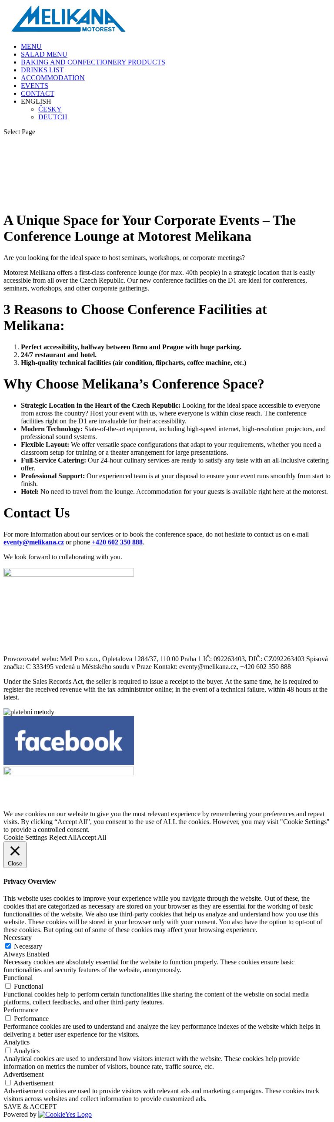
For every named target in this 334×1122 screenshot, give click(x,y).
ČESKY (50, 109)
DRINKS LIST (42, 70)
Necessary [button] (17, 937)
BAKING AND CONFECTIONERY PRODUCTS (93, 62)
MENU (31, 46)
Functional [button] (18, 977)
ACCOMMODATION (53, 77)
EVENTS (34, 85)
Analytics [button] (16, 1042)
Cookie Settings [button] (25, 837)
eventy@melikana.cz (33, 542)
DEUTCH (52, 117)
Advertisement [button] (23, 1074)
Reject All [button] (63, 837)
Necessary (28, 946)
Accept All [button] (91, 837)
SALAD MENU (44, 54)
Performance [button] (20, 1010)
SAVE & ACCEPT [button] (30, 1106)
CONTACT (37, 93)
